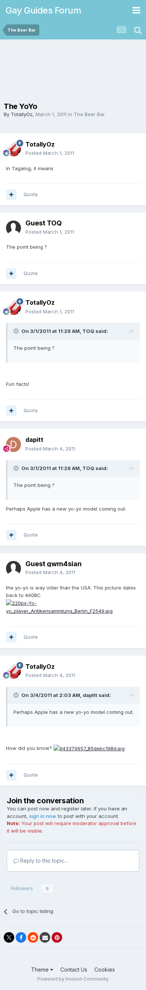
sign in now (42, 816)
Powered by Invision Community (73, 979)
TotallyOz (22, 114)
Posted (49, 153)
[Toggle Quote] (16, 331)
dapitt (34, 439)
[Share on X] (9, 937)
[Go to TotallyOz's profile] (13, 148)
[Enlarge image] (73, 607)
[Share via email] (45, 937)
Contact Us (73, 969)
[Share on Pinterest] (57, 937)
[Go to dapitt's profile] (13, 444)
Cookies (104, 969)
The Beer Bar (89, 114)
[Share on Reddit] (33, 937)
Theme (40, 969)
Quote (31, 194)
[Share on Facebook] (21, 937)
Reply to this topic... (43, 860)
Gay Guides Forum (43, 10)
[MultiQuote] (11, 194)
